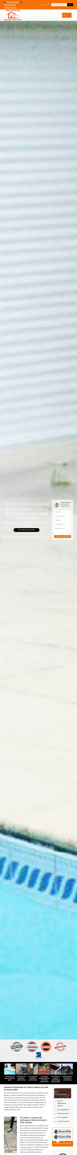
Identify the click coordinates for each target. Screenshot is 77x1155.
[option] (38, 577)
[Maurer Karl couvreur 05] (13, 15)
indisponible (12, 2)
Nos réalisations (26, 530)
